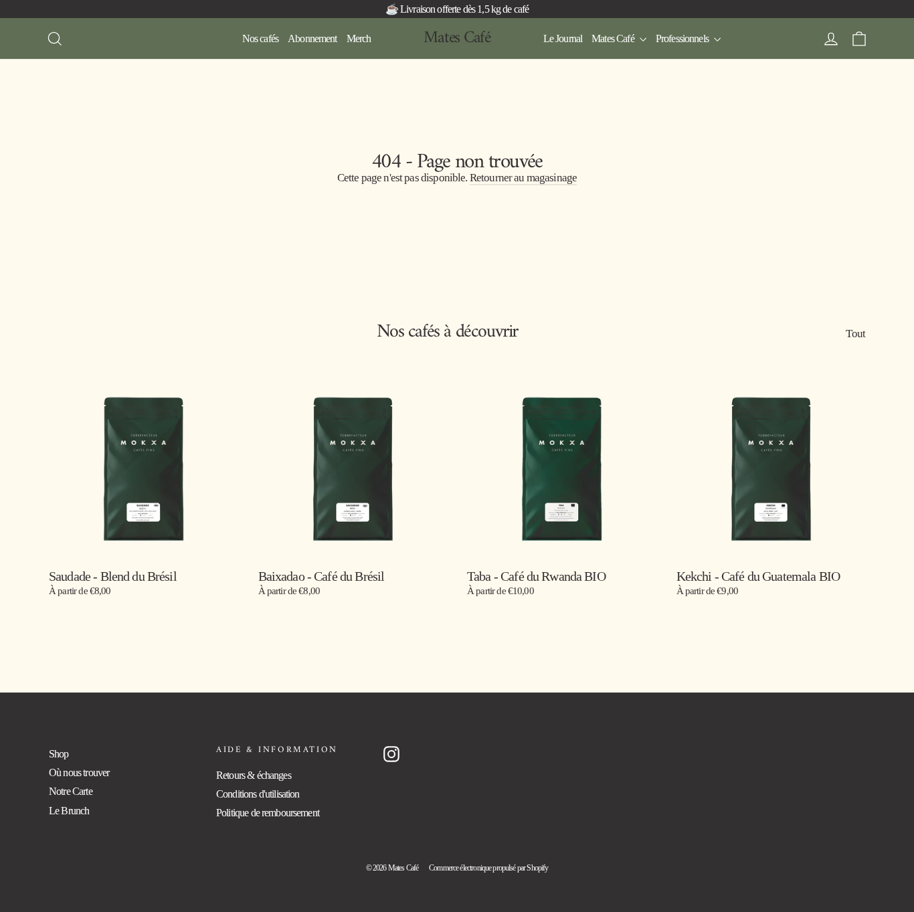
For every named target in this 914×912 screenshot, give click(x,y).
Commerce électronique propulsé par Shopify (488, 868)
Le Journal (563, 38)
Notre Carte (70, 791)
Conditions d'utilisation (258, 794)
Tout (855, 333)
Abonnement (312, 38)
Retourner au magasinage (523, 177)
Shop (59, 753)
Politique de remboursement (267, 812)
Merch (359, 38)
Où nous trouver (79, 772)
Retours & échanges (253, 775)
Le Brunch (69, 810)
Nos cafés (260, 38)
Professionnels (683, 38)
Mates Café (457, 38)
